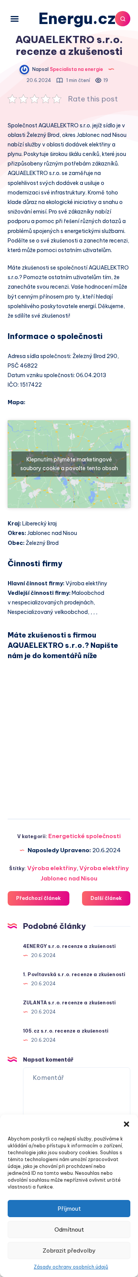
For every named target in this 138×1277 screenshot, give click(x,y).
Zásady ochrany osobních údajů (71, 1267)
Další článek (106, 898)
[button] (126, 1124)
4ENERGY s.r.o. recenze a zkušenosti (69, 946)
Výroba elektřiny (52, 868)
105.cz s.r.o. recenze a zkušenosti (65, 1031)
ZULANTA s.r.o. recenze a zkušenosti (69, 1003)
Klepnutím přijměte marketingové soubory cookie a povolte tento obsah (69, 464)
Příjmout (69, 1208)
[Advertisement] (69, 736)
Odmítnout (69, 1229)
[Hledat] (122, 18)
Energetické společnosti (84, 836)
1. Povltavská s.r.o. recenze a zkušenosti (74, 974)
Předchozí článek (38, 898)
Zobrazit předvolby (69, 1250)
